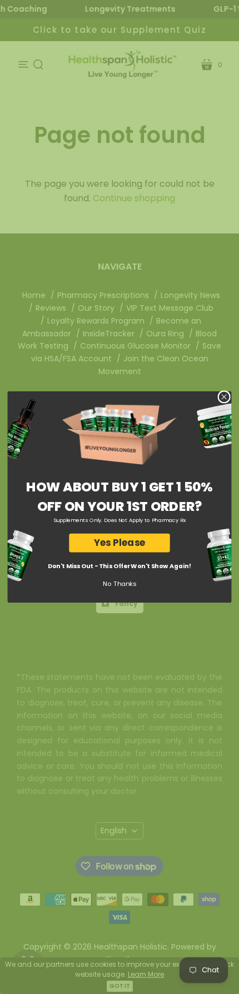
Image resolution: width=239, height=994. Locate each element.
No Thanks (119, 583)
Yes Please (119, 543)
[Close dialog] (224, 396)
